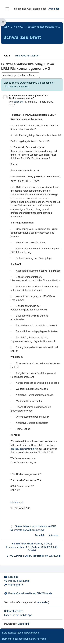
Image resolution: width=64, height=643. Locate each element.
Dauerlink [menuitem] (40, 535)
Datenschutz (9, 632)
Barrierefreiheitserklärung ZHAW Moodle (30, 593)
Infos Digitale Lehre (18, 580)
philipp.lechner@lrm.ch (23, 448)
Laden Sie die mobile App (18, 615)
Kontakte (13, 576)
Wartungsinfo (15, 584)
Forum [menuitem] (7, 55)
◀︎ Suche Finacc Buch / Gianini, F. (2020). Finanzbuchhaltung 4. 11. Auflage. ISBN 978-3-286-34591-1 (32, 547)
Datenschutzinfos (13, 611)
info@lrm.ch (16, 502)
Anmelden (54, 8)
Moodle (22, 623)
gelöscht (18, 101)
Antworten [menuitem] (54, 535)
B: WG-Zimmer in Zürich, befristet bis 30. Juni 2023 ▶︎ (34, 555)
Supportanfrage (30, 632)
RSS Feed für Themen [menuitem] (27, 55)
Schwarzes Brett (8, 26)
